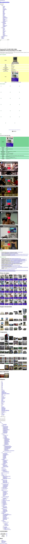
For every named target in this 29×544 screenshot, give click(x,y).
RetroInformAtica (4, 2)
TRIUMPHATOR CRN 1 (8, 529)
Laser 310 (4, 512)
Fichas (2, 5)
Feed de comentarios (4, 541)
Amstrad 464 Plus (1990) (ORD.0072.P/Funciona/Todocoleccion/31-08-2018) (14, 271)
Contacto (3, 38)
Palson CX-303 (5, 465)
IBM (3, 11)
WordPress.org (3, 542)
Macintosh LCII (6, 443)
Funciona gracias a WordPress (3, 543)
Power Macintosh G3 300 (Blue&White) (9, 450)
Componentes (3, 22)
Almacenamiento (5, 25)
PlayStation (4, 498)
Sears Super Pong (5, 453)
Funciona (3, 401)
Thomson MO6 (5, 507)
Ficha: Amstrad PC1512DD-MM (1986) (16, 82)
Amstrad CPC (4, 392)
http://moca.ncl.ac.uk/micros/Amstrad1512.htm (7, 264)
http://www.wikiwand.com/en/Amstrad (12, 268)
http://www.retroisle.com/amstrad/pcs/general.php (14, 265)
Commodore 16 (5, 460)
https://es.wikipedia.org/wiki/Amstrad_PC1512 (15, 258)
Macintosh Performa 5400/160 (8, 446)
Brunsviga (4, 521)
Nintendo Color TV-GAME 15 (6, 476)
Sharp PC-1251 (5, 489)
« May (1, 422)
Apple (3, 7)
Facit (3, 522)
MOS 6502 (4, 435)
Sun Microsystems (5, 17)
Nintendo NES (5, 477)
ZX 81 (4, 495)
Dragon (4, 31)
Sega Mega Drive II (5, 486)
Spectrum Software (5, 410)
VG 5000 (2, 413)
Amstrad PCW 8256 (5, 426)
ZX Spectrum (4, 494)
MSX (3, 12)
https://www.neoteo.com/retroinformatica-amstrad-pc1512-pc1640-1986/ (16, 259)
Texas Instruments (3, 411)
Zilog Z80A (3, 414)
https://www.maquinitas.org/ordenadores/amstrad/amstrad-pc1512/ (19, 260)
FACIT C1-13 (6, 523)
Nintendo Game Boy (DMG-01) (7, 478)
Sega (2, 483)
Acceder (3, 540)
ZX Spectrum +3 (5, 492)
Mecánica (3, 520)
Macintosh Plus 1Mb (7, 441)
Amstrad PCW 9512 (5, 427)
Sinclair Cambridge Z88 (6, 496)
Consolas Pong (5, 9)
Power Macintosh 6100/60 (8, 447)
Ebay (2, 400)
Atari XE (4, 458)
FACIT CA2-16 (6, 525)
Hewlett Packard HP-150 (6, 471)
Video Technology (5, 35)
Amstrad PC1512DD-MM (6, 429)
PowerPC (4, 445)
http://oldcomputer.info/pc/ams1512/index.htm (17, 263)
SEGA (4, 14)
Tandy (4, 34)
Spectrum (4, 33)
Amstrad (4, 6)
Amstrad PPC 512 (5, 430)
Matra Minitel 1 (5, 518)
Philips (2, 479)
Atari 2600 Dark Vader (5, 454)
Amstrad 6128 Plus (5, 431)
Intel (3, 451)
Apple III (6, 436)
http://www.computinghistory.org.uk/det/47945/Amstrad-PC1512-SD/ (10, 253)
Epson (4, 10)
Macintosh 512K (7, 438)
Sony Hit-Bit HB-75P (5, 497)
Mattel (4, 32)
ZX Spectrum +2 (5, 491)
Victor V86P (4, 516)
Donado (2, 399)
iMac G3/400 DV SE (7, 448)
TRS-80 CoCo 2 (5, 503)
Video (3, 24)
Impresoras (4, 26)
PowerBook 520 (6, 444)
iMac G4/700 (6, 449)
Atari (3, 30)
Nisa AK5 (6, 526)
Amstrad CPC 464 (5, 428)
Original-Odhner (5, 527)
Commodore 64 (5, 461)
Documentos (3, 36)
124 (6, 533)
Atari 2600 (3, 396)
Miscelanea (4, 21)
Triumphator (4, 528)
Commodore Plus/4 (5, 462)
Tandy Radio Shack (4, 502)
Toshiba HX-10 (5, 509)
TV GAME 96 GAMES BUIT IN (7, 514)
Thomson (4, 19)
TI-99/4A (4, 505)
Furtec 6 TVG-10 (5, 464)
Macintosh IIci (6, 442)
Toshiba (4, 20)
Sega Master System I (5, 484)
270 (6, 535)
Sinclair (3, 406)
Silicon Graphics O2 (5, 488)
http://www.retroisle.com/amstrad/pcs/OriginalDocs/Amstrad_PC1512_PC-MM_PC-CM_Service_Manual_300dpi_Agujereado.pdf (15, 254)
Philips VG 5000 (5, 481)
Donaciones (3, 37)
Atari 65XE (4, 456)
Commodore (4, 8)
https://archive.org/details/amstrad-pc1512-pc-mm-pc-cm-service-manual (19, 255)
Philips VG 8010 (5, 480)
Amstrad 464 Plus (5, 432)
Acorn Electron (5, 424)
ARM (3, 434)
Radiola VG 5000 (5, 482)
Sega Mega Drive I (5, 485)
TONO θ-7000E (5, 519)
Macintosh (3, 402)
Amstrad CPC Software (5, 393)
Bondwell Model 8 (5, 515)
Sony (3, 15)
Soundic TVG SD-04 (5, 466)
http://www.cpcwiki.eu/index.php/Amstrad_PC (14, 262)
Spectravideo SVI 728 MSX (6, 500)
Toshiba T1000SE (5, 510)
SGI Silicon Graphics (4, 487)
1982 (2, 382)
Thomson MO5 (5, 506)
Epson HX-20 (4, 469)
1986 (2, 385)
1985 (2, 384)
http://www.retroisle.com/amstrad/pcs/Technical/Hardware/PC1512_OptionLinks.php (12, 266)
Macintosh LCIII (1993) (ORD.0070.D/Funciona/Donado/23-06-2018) (10, 270)
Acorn (4, 28)
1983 (2, 383)
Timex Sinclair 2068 (5, 493)
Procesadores (4, 23)
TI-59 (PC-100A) (5, 504)
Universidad (3, 412)
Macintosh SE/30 (7, 440)
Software (3, 27)
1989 (2, 387)
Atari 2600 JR (4, 455)
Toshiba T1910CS (5, 511)
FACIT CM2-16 (6, 524)
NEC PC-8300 (5, 517)
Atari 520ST (4, 457)
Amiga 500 (4, 463)
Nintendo (4, 13)
